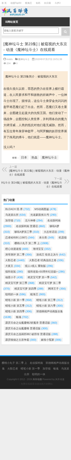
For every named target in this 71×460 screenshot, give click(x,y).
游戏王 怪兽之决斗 (51, 254)
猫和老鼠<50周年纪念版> (46, 271)
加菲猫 (12, 220)
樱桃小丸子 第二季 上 (31, 243)
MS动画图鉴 (45, 209)
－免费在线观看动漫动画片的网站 (36, 384)
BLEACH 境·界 (17, 209)
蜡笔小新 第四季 (18, 311)
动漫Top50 (15, 3)
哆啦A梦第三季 (26, 231)
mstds (10, 59)
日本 (24, 157)
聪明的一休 (15, 294)
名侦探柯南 (36, 362)
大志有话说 (54, 231)
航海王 (28, 3)
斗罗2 (58, 3)
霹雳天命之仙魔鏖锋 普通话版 (26, 328)
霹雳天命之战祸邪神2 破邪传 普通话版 (31, 334)
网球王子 (57, 288)
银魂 (22, 317)
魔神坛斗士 (24, 59)
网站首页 (13, 21)
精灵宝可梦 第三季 (19, 282)
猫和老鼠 (14, 271)
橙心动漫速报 (16, 248)
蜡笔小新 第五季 (18, 305)
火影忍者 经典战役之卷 (46, 260)
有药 (38, 3)
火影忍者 (15, 260)
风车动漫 (59, 379)
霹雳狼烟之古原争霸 (20, 339)
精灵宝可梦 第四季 (29, 288)
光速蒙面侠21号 (43, 214)
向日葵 (47, 3)
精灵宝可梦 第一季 (42, 277)
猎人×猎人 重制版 (39, 265)
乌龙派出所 (15, 214)
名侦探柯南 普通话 (30, 226)
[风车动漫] (36, 11)
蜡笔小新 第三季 (49, 299)
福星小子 (14, 277)
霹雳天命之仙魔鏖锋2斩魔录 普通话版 (31, 322)
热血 (34, 157)
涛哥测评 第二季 (18, 254)
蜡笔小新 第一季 (18, 299)
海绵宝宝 (42, 248)
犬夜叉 (12, 265)
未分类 (46, 237)
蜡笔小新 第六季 (49, 305)
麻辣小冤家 (51, 339)
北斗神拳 (34, 220)
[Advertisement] (35, 424)
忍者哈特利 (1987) (19, 237)
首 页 (4, 3)
